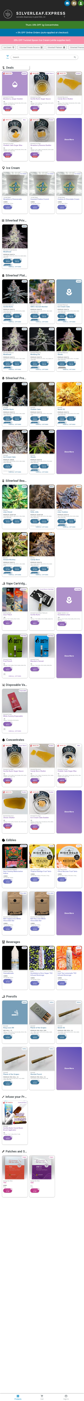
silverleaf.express (41, 13)
